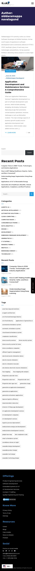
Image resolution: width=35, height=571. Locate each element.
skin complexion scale (21, 434)
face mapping (6, 372)
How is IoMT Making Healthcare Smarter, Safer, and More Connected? (16, 172)
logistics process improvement (11, 423)
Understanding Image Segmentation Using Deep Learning (16, 177)
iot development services (9, 419)
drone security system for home (11, 344)
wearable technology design (10, 458)
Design (3, 229)
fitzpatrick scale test (8, 379)
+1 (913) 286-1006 (11, 558)
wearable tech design (8, 454)
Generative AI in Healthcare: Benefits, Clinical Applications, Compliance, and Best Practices (16, 186)
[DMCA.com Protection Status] (9, 499)
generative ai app (25, 383)
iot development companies (10, 415)
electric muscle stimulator (10, 360)
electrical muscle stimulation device (12, 356)
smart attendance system (10, 438)
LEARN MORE (11, 132)
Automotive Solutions (10, 213)
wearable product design (9, 450)
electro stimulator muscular (10, 364)
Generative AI (6, 238)
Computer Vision (7, 220)
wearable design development (11, 446)
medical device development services (13, 430)
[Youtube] (14, 550)
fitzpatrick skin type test (9, 383)
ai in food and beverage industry (11, 317)
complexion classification (9, 336)
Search (3, 149)
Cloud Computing (7, 216)
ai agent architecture (8, 313)
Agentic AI (5, 207)
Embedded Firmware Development (13, 235)
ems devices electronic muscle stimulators (14, 368)
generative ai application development (13, 387)
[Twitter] (6, 550)
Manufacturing (7, 245)
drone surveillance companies (10, 348)
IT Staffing (5, 241)
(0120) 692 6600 (11, 556)
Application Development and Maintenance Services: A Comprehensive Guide (17, 87)
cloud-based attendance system (11, 332)
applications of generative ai (24, 321)
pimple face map (7, 434)
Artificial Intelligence (9, 210)
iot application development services (13, 411)
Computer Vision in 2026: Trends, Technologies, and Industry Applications (16, 167)
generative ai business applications (12, 395)
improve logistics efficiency (10, 399)
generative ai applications (10, 391)
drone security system (25, 340)
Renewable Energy (8, 251)
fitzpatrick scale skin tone (10, 376)
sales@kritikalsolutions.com (11, 553)
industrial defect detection (10, 403)
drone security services (9, 340)
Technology (10, 71)
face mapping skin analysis (21, 372)
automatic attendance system (11, 328)
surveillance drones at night (10, 442)
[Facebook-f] (9, 550)
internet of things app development (12, 407)
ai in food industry (7, 321)
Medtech (4, 248)
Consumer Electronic (9, 223)
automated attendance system (11, 324)
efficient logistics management (11, 352)
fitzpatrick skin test (23, 379)
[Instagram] (12, 550)
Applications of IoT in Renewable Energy (14, 181)
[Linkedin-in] (3, 550)
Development (6, 232)
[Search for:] (17, 194)
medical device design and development (13, 427)
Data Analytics (7, 226)
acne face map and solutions (10, 309)
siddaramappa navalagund (15, 78)
